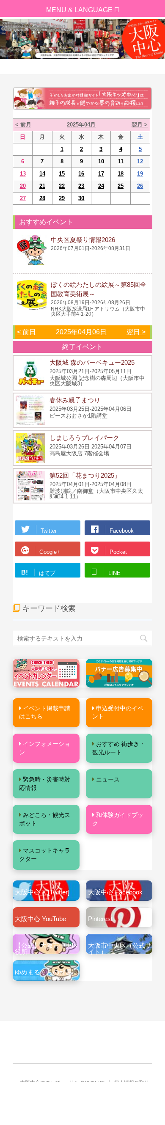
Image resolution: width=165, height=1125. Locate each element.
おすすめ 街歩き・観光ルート (118, 748)
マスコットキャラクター (44, 854)
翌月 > (140, 124)
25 (121, 186)
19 (140, 174)
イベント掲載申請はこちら (44, 712)
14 (42, 174)
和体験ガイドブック (117, 819)
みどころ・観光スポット (44, 819)
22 (62, 186)
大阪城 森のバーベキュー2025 (92, 362)
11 (121, 161)
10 (101, 161)
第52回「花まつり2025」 (85, 475)
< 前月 (23, 124)
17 (101, 174)
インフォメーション (44, 748)
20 (23, 186)
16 (81, 174)
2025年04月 (81, 124)
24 (101, 186)
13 (23, 174)
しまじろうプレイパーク (84, 437)
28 (42, 198)
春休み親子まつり (75, 400)
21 (42, 186)
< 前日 (26, 332)
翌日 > (136, 332)
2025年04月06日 (81, 332)
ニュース (108, 779)
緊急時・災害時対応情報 (44, 783)
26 (140, 186)
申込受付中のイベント (117, 712)
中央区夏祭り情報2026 (83, 239)
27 (23, 198)
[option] (82, 39)
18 (121, 174)
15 (62, 174)
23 (81, 186)
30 (81, 198)
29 (62, 198)
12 (140, 161)
